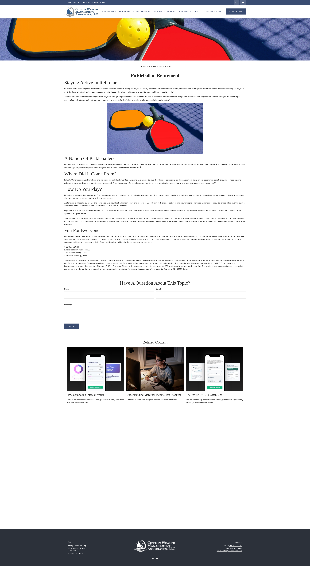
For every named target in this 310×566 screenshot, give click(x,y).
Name (66, 289)
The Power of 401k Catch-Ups (204, 394)
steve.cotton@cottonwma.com (99, 2)
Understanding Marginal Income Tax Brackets (153, 394)
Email (158, 289)
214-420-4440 (73, 2)
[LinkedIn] (236, 2)
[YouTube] (243, 2)
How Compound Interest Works (85, 394)
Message (68, 304)
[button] (108, 11)
